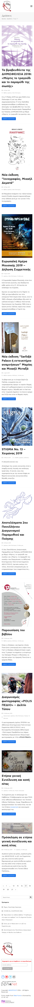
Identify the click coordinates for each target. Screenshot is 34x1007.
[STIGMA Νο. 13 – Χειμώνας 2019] (17, 426)
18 (30, 886)
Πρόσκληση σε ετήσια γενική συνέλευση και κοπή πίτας (17, 841)
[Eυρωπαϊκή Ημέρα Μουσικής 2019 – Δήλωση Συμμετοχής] (17, 236)
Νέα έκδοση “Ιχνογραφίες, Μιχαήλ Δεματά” (17, 178)
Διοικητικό (14, 807)
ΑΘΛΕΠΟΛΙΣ (13, 990)
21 (12, 890)
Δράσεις (9, 18)
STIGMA (17, 457)
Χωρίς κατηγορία (19, 790)
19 (4, 890)
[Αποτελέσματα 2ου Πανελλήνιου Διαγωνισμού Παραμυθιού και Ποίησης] (17, 505)
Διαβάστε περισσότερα (9, 118)
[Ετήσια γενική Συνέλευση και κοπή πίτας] (17, 761)
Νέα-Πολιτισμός (16, 92)
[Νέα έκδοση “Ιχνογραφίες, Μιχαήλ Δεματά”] (17, 149)
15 (18, 886)
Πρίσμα (26, 715)
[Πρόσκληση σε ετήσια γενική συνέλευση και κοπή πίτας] (17, 828)
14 (14, 886)
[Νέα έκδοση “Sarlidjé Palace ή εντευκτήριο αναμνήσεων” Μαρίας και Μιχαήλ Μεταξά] (17, 337)
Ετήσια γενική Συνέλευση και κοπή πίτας (16, 779)
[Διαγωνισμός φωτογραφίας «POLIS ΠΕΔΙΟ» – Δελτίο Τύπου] (17, 683)
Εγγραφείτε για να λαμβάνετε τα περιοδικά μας (16, 961)
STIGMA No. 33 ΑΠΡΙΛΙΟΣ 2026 (13, 911)
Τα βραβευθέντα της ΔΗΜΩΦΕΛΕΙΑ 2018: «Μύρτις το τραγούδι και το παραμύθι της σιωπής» (17, 78)
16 (22, 886)
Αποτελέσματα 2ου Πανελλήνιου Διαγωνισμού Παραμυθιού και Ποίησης (15, 530)
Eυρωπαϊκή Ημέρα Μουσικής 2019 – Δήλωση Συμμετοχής (16, 265)
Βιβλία (5, 92)
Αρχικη (4, 18)
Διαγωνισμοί (7, 715)
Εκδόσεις (14, 375)
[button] (31, 6)
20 (8, 890)
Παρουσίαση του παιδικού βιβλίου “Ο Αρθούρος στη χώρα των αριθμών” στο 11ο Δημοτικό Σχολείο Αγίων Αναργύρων (17, 917)
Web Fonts (17, 995)
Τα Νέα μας (20, 276)
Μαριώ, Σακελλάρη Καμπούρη (12, 907)
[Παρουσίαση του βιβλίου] (17, 604)
